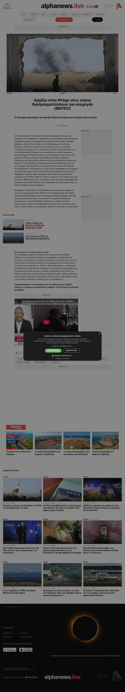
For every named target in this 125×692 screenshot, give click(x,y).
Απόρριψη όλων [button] (71, 350)
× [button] (99, 333)
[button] (62, 346)
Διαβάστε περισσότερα (71, 343)
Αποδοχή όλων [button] (53, 350)
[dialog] (62, 346)
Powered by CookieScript (62, 358)
